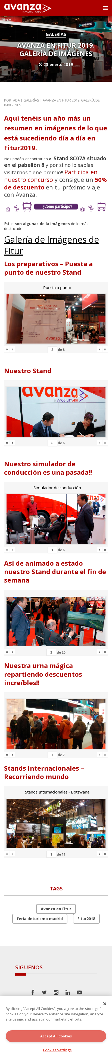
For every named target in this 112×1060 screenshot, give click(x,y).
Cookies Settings (57, 1049)
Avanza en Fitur (56, 908)
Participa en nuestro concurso (51, 175)
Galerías (56, 34)
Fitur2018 (86, 918)
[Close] (105, 1003)
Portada (12, 100)
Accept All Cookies (56, 1036)
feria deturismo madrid (40, 918)
